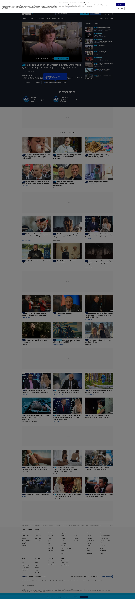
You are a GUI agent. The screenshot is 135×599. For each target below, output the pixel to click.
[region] (67, 6)
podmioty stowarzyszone (23, 3)
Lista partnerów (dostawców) (64, 7)
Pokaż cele (120, 8)
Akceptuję (120, 4)
